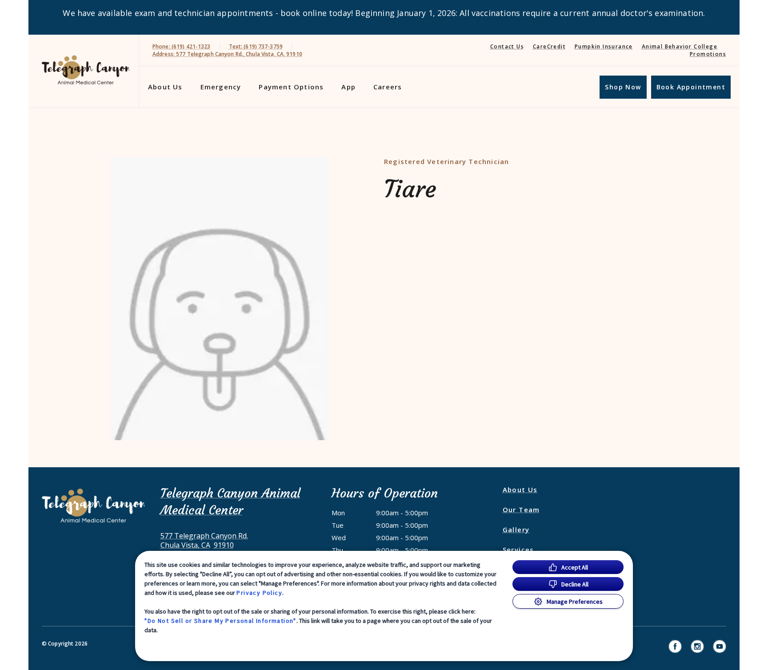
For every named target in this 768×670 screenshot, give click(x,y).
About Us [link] (520, 489)
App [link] (348, 86)
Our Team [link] (521, 509)
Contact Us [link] (507, 46)
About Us (165, 86)
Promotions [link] (708, 54)
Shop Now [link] (623, 87)
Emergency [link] (220, 86)
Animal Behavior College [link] (679, 46)
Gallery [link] (516, 529)
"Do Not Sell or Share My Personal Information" (220, 621)
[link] (86, 70)
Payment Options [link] (291, 86)
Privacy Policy (259, 593)
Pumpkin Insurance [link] (604, 46)
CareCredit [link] (549, 46)
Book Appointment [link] (690, 87)
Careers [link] (387, 86)
